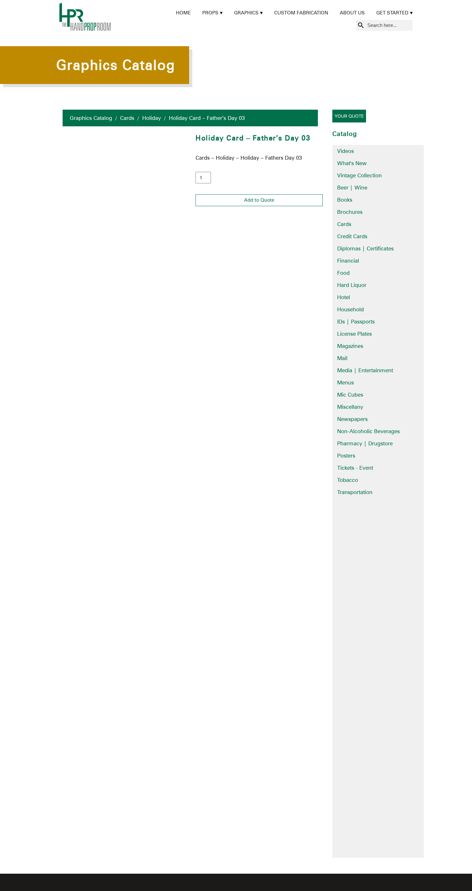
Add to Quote (259, 200)
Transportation (354, 492)
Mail (342, 358)
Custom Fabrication (301, 13)
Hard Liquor (351, 285)
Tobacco (347, 480)
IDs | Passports (356, 321)
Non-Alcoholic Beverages (368, 431)
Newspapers (352, 419)
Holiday (151, 118)
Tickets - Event (355, 468)
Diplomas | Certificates (365, 248)
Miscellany (350, 407)
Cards (127, 118)
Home (183, 13)
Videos (345, 151)
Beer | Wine (352, 187)
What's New (352, 163)
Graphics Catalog (91, 118)
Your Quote (349, 116)
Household (350, 309)
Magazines (350, 346)
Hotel (343, 297)
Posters (346, 455)
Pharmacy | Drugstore (365, 443)
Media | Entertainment (365, 370)
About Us (352, 13)
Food (343, 273)
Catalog (344, 134)
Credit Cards (352, 236)
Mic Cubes (350, 394)
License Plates (354, 334)
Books (344, 200)
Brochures (350, 212)
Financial (348, 260)
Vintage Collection (359, 175)
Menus (345, 382)
